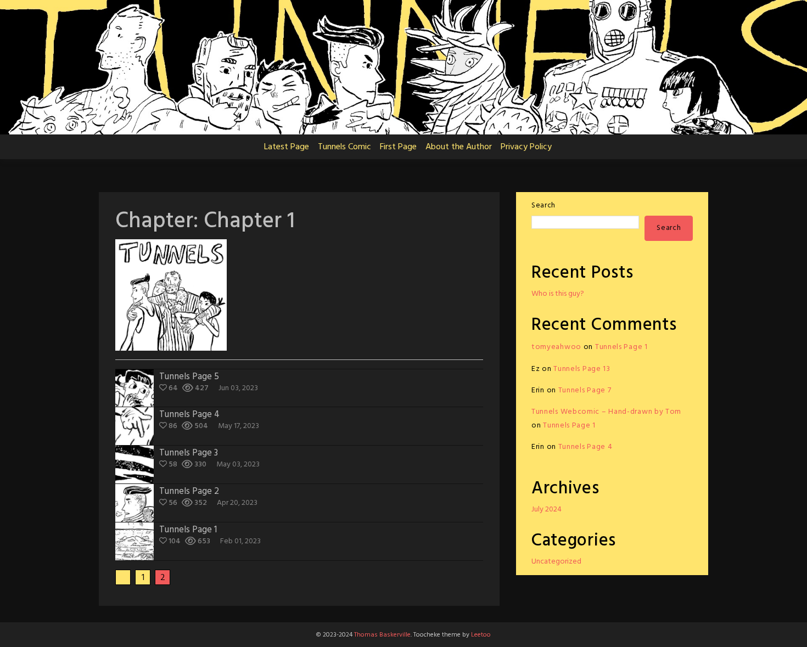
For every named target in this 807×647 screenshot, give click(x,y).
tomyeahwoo (556, 347)
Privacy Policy (526, 147)
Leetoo (481, 634)
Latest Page (286, 147)
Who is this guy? (557, 294)
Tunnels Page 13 (581, 369)
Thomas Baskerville (382, 634)
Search (543, 205)
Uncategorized (556, 561)
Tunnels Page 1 (621, 347)
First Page (398, 147)
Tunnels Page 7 (585, 390)
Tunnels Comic (344, 147)
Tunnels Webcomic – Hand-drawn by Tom (606, 412)
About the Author (458, 147)
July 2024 (546, 509)
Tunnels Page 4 (585, 447)
